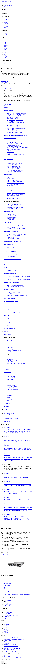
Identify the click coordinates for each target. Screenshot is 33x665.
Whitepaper (6, 624)
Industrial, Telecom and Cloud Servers (16, 193)
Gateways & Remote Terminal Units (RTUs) (17, 147)
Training (9, 397)
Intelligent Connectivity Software (15, 170)
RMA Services (10, 347)
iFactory (5, 264)
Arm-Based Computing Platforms (15, 116)
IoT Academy (10, 359)
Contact (5, 409)
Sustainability (7, 403)
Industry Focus (7, 625)
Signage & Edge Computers (13, 238)
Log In (10, 5)
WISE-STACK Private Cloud (14, 198)
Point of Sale (10, 293)
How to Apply (10, 400)
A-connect (6, 632)
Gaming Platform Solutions (13, 125)
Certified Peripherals (8, 244)
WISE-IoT (9, 340)
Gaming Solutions (7, 303)
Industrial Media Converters (13, 166)
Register (6, 5)
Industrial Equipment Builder (10, 273)
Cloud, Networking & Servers (10, 190)
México (5, 22)
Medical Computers (11, 217)
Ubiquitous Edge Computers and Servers (17, 295)
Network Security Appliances (14, 195)
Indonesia (6, 45)
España (5, 34)
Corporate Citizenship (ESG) (11, 615)
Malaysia (7, 9)
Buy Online (8, 600)
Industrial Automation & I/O (10, 138)
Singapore (6, 51)
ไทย (5, 54)
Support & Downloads (8, 344)
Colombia (6, 26)
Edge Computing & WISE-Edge (10, 251)
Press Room (10, 379)
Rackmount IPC (11, 187)
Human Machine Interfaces (13, 149)
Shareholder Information (13, 389)
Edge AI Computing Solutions (14, 254)
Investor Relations (8, 382)
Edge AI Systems (11, 256)
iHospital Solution (11, 214)
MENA (5, 63)
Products (6, 107)
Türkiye (6, 56)
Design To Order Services (9, 325)
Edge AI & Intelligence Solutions (15, 120)
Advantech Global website (11, 12)
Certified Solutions (11, 142)
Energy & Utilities (8, 261)
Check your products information (15, 350)
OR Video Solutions (12, 220)
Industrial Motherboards (12, 129)
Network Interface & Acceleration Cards (16, 194)
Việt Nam (6, 57)
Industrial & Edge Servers (9, 270)
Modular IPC (10, 185)
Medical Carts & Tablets (12, 215)
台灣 (5, 52)
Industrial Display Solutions (10, 309)
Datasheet (3, 555)
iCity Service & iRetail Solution (14, 235)
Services (6, 319)
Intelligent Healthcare (8, 211)
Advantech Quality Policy (9, 328)
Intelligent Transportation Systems (15, 184)
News (5, 628)
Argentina (6, 23)
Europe (5, 33)
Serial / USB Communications (14, 171)
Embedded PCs (10, 121)
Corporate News (8, 612)
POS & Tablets (10, 237)
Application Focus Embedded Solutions (16, 114)
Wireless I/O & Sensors (12, 156)
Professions (9, 395)
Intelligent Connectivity (9, 159)
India (5, 43)
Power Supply (10, 247)
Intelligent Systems (8, 174)
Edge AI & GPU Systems (13, 180)
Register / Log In (8, 88)
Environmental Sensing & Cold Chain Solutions (18, 225)
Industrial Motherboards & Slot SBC (15, 183)
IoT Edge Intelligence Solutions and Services (13, 312)
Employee (6, 406)
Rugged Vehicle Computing (9, 298)
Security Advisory (8, 366)
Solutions (6, 248)
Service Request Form (12, 349)
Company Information (12, 375)
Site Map (6, 655)
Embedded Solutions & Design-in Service (12, 259)
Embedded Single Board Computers (15, 122)
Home (5, 417)
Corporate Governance (12, 386)
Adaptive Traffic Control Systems (15, 285)
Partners (6, 331)
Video (5, 627)
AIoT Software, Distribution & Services (16, 113)
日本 (5, 46)
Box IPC (9, 177)
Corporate (6, 369)
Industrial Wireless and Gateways (15, 168)
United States (7, 19)
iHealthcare (6, 267)
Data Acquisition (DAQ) (13, 145)
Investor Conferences (12, 387)
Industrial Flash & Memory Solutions (16, 128)
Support (6, 341)
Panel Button (4, 82)
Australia (6, 40)
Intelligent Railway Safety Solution (15, 286)
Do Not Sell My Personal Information (13, 658)
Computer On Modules (12, 117)
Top (3, 662)
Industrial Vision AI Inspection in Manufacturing (18, 279)
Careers (5, 392)
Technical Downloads (11, 555)
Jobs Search (6, 616)
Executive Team (11, 376)
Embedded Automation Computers (15, 146)
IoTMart (6, 412)
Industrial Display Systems (13, 126)
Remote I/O (9, 153)
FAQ (5, 631)
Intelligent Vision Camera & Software (16, 207)
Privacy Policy (7, 656)
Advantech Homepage (6, 1)
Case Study (6, 623)
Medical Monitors (11, 218)
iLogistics (6, 306)
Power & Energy (11, 152)
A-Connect (6, 414)
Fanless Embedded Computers (14, 124)
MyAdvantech (7, 6)
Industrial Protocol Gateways (14, 167)
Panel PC (9, 150)
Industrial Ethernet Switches (13, 164)
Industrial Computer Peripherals (14, 181)
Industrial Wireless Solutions (13, 131)
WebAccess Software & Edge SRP (15, 154)
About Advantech (7, 372)
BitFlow (9, 318)
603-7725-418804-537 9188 (8, 605)
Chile (5, 24)
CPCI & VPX (10, 178)
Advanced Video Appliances (14, 204)
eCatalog (6, 630)
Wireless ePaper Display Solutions (15, 132)
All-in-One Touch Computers (14, 292)
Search (5, 8)
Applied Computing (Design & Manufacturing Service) (15, 135)
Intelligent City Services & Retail (11, 231)
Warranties (9, 351)
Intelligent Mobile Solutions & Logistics (12, 222)
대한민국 (6, 48)
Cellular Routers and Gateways (14, 162)
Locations (9, 399)
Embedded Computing (8, 110)
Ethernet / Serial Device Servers (14, 163)
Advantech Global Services (9, 322)
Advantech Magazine (12, 377)
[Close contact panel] (1, 578)
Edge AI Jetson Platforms (13, 205)
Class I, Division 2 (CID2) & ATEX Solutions (18, 143)
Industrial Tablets (11, 227)
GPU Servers (7, 421)
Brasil (5, 20)
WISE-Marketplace (8, 413)
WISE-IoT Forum (11, 361)
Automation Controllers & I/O (14, 141)
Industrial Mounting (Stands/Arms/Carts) (12, 241)
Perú (5, 27)
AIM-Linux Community (12, 360)
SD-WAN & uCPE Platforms (14, 197)
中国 (5, 42)
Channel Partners (8, 334)
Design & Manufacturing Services (11, 301)
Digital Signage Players (12, 118)
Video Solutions (7, 315)
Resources (9, 357)
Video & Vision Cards (12, 208)
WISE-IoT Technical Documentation (16, 363)
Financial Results (11, 385)
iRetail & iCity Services (9, 289)
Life (8, 396)
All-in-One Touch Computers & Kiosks (16, 234)
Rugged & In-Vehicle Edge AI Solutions (16, 228)
